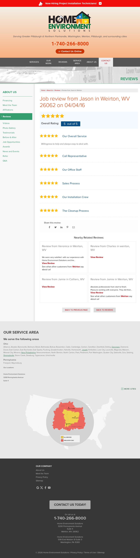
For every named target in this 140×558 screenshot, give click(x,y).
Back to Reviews (104, 309)
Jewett (85, 349)
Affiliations (8, 110)
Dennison (116, 347)
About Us (10, 92)
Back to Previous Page (76, 309)
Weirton (76, 266)
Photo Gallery (9, 128)
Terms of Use (90, 552)
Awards (6, 146)
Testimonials (8, 132)
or (70, 51)
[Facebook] (45, 487)
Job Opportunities (11, 142)
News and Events (11, 151)
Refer (5, 156)
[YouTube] (49, 487)
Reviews (7, 116)
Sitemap (39, 480)
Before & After (9, 137)
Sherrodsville (8, 355)
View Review (48, 263)
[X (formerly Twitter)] (41, 487)
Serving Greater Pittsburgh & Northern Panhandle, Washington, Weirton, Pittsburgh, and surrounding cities (70, 36)
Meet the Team (10, 105)
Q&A (5, 160)
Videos (6, 123)
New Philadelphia (28, 352)
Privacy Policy (42, 477)
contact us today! (70, 504)
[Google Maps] (37, 487)
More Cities (130, 389)
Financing (7, 100)
